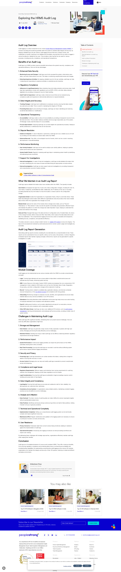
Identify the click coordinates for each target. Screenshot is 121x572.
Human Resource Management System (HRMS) (58, 48)
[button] (19, 27)
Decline (87, 565)
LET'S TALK (86, 83)
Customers (62, 2)
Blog (23, 13)
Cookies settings (67, 566)
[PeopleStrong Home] (26, 2)
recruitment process (40, 292)
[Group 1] (44, 535)
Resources (74, 2)
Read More (23, 511)
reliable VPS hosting (55, 222)
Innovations (48, 2)
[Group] (48, 535)
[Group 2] (52, 535)
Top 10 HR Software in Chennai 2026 (88, 509)
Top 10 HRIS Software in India (57, 509)
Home (19, 13)
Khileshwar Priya (42, 23)
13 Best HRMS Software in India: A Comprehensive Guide (39, 175)
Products (41, 2)
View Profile (65, 475)
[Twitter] (56, 535)
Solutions (55, 2)
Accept (77, 565)
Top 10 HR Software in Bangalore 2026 (32, 509)
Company (68, 2)
